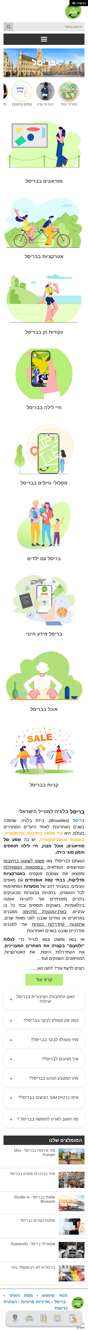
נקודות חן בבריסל (44, 332)
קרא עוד (44, 979)
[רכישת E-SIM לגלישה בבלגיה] (73, 1318)
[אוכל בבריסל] (44, 675)
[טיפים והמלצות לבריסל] (20, 93)
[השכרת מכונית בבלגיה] (29, 1318)
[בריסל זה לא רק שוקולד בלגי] (71, 1273)
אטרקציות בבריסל (44, 256)
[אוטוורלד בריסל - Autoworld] (71, 1250)
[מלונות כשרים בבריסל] (71, 1226)
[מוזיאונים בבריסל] (44, 145)
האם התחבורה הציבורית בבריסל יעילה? (42, 999)
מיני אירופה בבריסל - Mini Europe (34, 1152)
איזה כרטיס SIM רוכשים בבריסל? (44, 1097)
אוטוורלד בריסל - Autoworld (33, 1244)
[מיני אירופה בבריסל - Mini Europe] (71, 1156)
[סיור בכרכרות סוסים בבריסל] (71, 1179)
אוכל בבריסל (44, 709)
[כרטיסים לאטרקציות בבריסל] (43, 1318)
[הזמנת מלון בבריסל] (58, 1318)
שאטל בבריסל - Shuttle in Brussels (34, 1199)
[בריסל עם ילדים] (44, 524)
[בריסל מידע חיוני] (44, 600)
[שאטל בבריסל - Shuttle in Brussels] (71, 1203)
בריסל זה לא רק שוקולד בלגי (33, 1267)
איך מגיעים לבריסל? (44, 1059)
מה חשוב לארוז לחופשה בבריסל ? (44, 1119)
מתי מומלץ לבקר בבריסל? (44, 1040)
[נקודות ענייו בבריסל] (44, 93)
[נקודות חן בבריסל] (44, 298)
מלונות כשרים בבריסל (37, 1220)
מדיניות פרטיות (35, 1301)
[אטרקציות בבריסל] (44, 223)
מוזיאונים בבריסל (44, 181)
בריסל (78, 820)
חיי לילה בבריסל (44, 407)
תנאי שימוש (55, 1295)
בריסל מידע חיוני (44, 633)
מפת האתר (21, 1295)
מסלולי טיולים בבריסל (44, 482)
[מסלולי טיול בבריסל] (67, 93)
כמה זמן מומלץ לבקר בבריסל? (44, 1020)
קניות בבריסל (44, 784)
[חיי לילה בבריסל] (44, 374)
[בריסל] (44, 62)
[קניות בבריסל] (44, 751)
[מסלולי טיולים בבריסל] (44, 449)
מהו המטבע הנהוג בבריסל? (44, 1078)
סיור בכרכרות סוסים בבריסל (32, 1174)
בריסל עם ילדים (44, 558)
